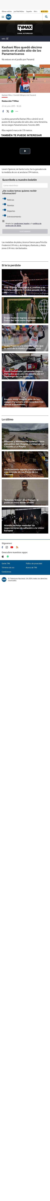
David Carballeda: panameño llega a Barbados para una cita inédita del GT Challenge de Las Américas (24, 374)
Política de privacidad (34, 563)
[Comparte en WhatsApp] (12, 111)
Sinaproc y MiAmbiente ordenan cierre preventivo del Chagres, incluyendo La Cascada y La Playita (24, 444)
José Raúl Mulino (19, 11)
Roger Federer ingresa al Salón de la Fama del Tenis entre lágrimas (23, 319)
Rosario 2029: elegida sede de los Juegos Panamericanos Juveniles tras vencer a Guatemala (23, 402)
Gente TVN (6, 563)
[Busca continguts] (46, 16)
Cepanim (29, 11)
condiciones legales (22, 223)
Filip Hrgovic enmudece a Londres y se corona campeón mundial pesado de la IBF (24, 290)
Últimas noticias (7, 11)
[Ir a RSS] (18, 547)
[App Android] (8, 556)
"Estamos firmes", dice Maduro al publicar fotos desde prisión (21, 501)
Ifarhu (35, 11)
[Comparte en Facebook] (3, 111)
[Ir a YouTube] (12, 547)
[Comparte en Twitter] (7, 111)
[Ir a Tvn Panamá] (24, 17)
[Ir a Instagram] (7, 547)
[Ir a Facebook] (3, 547)
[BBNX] (4, 579)
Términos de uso (8, 568)
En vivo (45, 11)
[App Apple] (3, 556)
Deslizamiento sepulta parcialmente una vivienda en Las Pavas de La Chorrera (23, 472)
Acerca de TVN (31, 568)
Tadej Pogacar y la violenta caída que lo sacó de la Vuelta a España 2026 (23, 347)
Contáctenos (6, 572)
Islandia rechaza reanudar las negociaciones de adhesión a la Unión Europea (24, 528)
